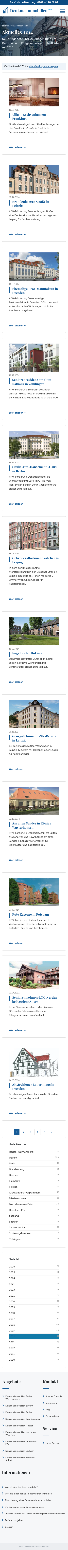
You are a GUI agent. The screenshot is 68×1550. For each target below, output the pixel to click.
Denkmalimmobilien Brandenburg (22, 1419)
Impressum (51, 1403)
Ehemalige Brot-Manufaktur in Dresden (35, 291)
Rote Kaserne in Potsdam (30, 914)
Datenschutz (52, 1416)
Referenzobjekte (14, 1520)
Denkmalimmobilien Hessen (19, 1425)
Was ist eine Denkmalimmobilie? (21, 1487)
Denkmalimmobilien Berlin (18, 1412)
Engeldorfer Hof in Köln (30, 653)
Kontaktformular (54, 1396)
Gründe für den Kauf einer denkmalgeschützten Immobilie (35, 1513)
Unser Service (53, 1443)
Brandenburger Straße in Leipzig (30, 203)
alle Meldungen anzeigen (43, 66)
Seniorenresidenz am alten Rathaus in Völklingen (31, 381)
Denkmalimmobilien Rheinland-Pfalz (21, 1443)
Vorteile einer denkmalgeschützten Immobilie (28, 1493)
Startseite (7, 25)
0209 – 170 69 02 (47, 2)
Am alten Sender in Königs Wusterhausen (31, 825)
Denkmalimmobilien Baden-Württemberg (19, 1397)
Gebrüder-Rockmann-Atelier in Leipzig (35, 560)
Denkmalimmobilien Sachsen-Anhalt (20, 1459)
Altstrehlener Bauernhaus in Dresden (33, 1086)
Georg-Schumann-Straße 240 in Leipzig (34, 738)
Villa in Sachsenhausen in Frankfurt (31, 116)
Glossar (9, 1527)
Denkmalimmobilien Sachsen (19, 1451)
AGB (48, 1409)
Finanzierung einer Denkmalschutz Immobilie (28, 1500)
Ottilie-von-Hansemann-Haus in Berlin (34, 469)
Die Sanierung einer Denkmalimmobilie (24, 1507)
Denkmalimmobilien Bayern (19, 1405)
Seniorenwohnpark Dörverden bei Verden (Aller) (34, 999)
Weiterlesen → (17, 147)
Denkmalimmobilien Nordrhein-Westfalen (21, 1433)
